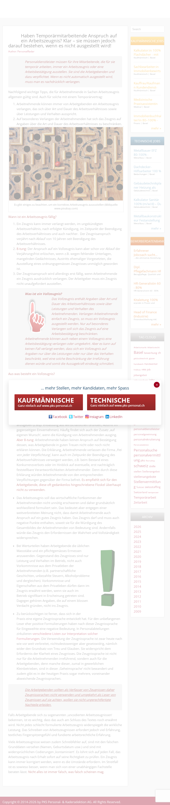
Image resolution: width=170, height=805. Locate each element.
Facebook (60, 416)
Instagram (96, 416)
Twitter (78, 416)
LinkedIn (116, 416)
